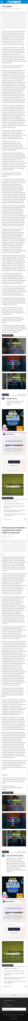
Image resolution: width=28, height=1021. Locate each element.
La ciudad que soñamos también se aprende (14, 363)
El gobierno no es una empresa (14, 345)
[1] (11, 617)
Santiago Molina (18, 8)
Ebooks (5, 1003)
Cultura (11, 360)
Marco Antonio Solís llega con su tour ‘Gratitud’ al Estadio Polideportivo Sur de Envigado (14, 511)
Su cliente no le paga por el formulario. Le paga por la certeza (14, 381)
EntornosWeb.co (13, 1016)
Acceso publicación (8, 1005)
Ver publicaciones (21, 394)
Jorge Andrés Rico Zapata (8, 536)
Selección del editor (16, 343)
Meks (17, 1014)
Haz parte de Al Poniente (9, 1000)
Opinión (9, 343)
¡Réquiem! (14, 995)
